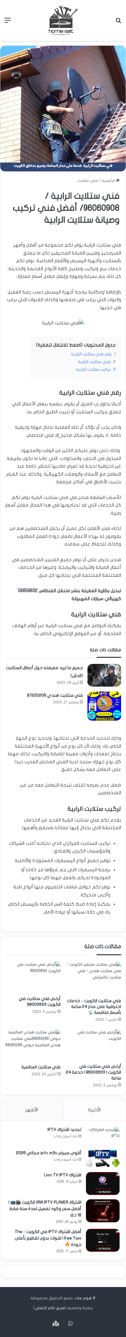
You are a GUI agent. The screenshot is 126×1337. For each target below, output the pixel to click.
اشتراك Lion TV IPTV (62, 1175)
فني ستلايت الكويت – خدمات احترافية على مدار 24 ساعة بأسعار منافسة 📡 (94, 1006)
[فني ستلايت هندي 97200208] (104, 706)
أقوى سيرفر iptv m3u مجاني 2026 (48, 1153)
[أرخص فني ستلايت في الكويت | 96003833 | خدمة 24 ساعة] (93, 1045)
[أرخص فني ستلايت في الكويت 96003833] (33, 977)
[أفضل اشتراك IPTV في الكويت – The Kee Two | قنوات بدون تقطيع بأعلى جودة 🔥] (103, 1240)
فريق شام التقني (50, 1308)
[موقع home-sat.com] (63, 20)
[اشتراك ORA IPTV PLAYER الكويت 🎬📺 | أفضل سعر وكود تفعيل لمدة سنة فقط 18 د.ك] (103, 1210)
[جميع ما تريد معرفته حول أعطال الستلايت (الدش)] (104, 675)
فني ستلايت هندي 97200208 (55, 695)
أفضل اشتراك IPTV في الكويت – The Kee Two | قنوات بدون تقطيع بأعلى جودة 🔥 (48, 1238)
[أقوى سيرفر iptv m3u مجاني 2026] (103, 1158)
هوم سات (83, 1298)
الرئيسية (109, 180)
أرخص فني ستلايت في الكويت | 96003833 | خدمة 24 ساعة (93, 1072)
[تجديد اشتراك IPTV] (103, 1136)
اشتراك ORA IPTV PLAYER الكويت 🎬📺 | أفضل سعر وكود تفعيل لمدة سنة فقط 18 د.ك (45, 1208)
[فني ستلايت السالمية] (33, 1045)
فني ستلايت (87, 180)
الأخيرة (94, 1109)
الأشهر (31, 1109)
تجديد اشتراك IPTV (64, 1129)
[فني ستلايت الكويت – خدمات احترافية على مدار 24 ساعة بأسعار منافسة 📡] (93, 978)
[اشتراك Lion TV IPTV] (103, 1183)
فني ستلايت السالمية (41, 1067)
